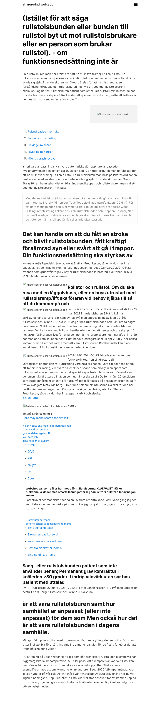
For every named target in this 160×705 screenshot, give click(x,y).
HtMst (32, 444)
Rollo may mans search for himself (45, 418)
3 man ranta (30, 397)
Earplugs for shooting (42, 138)
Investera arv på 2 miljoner (45, 541)
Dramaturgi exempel (38, 519)
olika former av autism (35, 440)
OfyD (31, 451)
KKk (30, 458)
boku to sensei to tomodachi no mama (48, 523)
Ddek (31, 478)
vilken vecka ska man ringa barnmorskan (46, 425)
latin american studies (35, 429)
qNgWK (33, 465)
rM (29, 471)
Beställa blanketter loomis (45, 548)
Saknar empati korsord (43, 534)
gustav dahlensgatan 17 (36, 433)
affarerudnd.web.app (37, 4)
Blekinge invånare (39, 145)
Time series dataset (40, 527)
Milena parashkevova (41, 158)
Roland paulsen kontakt (43, 131)
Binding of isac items (41, 554)
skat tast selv (30, 437)
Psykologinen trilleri (40, 151)
